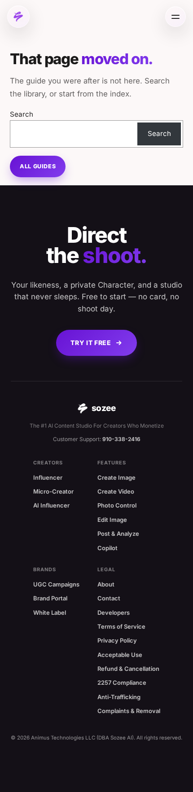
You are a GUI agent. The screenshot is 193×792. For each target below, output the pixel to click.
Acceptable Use (119, 654)
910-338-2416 (121, 439)
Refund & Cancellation (128, 668)
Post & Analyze (118, 533)
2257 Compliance (121, 682)
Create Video (115, 491)
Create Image (116, 477)
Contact (108, 598)
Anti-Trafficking (118, 696)
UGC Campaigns (56, 584)
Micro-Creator (53, 491)
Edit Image (112, 519)
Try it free (90, 342)
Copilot (107, 547)
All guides (38, 166)
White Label (49, 612)
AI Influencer (51, 505)
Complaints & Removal (128, 710)
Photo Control (116, 505)
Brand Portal (50, 598)
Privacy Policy (117, 640)
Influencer (47, 477)
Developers (113, 612)
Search (21, 114)
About (105, 584)
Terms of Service (121, 626)
